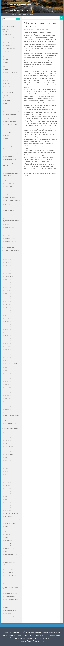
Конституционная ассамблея (11, 559)
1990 (6, 401)
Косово (6, 138)
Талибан (6, 192)
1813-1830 (7, 318)
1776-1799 (7, 310)
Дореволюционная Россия (10, 124)
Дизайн (6, 40)
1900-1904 (7, 349)
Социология (7, 613)
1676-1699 (7, 293)
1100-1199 (7, 262)
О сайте (4, 14)
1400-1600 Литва (8, 276)
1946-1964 (7, 392)
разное (6, 244)
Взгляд (19, 14)
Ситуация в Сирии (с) (9, 186)
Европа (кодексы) (8, 227)
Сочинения (7, 418)
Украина (6, 80)
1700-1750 (7, 485)
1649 (6, 465)
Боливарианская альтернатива (11, 111)
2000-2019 (7, 409)
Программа (25, 14)
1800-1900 (7, 491)
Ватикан (6, 537)
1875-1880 (7, 340)
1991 (6, 404)
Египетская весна (8, 127)
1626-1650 (7, 287)
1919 (6, 370)
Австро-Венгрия (8, 100)
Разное (6, 170)
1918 (6, 367)
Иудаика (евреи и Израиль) (10, 51)
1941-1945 (7, 505)
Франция (6, 583)
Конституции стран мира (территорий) (12, 519)
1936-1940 (7, 384)
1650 (6, 468)
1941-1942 (7, 387)
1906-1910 (7, 354)
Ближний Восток (8, 534)
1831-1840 (7, 321)
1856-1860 (7, 329)
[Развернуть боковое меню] (61, 18)
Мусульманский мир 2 (9, 241)
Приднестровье (8, 168)
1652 (6, 474)
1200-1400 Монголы (9, 268)
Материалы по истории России (11, 415)
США (6, 578)
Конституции (7, 54)
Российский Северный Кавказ (11, 178)
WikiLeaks (6, 97)
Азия (6, 103)
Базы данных (7, 34)
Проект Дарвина (8, 572)
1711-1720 (7, 298)
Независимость (8, 569)
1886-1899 (7, 346)
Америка (6, 213)
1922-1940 (7, 502)
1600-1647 (7, 460)
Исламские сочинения (9, 48)
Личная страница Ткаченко (10, 593)
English (6, 31)
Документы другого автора (10, 121)
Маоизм (6, 151)
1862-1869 (7, 335)
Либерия (6, 144)
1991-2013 (7, 510)
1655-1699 (7, 482)
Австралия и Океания (9, 523)
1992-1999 (7, 406)
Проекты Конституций (9, 575)
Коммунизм (7, 135)
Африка (6, 531)
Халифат (6, 86)
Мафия (6, 59)
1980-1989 (7, 398)
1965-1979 (7, 395)
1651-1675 (7, 290)
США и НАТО (7, 189)
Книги (31, 14)
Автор (9, 14)
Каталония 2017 (8, 132)
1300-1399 (7, 270)
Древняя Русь (7, 45)
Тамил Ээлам (7, 194)
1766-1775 (7, 307)
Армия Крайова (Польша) (10, 106)
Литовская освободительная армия (12, 146)
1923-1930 (7, 378)
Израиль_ (7, 551)
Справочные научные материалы (11, 587)
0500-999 (6, 256)
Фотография (7, 618)
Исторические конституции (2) (11, 557)
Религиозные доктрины (9, 610)
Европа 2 (6, 230)
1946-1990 (7, 507)
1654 (6, 479)
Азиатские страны (8, 210)
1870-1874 (7, 338)
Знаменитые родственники (9, 247)
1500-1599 (7, 457)
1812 (25, 17)
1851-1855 (7, 326)
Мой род (14, 14)
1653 (6, 477)
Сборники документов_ (10, 180)
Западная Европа (8, 548)
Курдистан (7, 141)
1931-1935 (7, 381)
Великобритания (8, 540)
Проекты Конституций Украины (11, 513)
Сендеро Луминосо (9, 183)
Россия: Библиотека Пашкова (16, 4)
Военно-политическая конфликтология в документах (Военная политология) (11, 94)
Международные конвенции (10, 153)
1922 (6, 376)
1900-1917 (7, 493)
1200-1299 (7, 265)
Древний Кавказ (8, 42)
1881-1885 (7, 343)
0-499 (6, 254)
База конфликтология (9, 108)
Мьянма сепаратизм (9, 156)
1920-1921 (7, 373)
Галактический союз (9, 37)
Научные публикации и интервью (12, 65)
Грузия (6, 118)
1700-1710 (7, 296)
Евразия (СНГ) (8, 545)
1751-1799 (7, 488)
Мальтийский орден (9, 566)
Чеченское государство (10, 89)
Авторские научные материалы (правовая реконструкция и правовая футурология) (10, 28)
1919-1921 (7, 499)
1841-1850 (7, 324)
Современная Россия (9, 75)
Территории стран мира (9, 580)
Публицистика (8, 516)
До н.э (6, 412)
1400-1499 (7, 273)
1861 (6, 332)
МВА (6, 62)
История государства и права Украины (12, 428)
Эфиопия (6, 204)
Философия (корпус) (9, 616)
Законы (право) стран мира (9, 208)
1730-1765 (7, 304)
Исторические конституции (10, 554)
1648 (6, 463)
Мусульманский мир (9, 238)
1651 (6, 471)
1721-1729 (7, 301)
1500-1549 (7, 279)
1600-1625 (7, 284)
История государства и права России (11, 250)
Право (6, 602)
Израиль (6, 235)
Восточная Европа (8, 543)
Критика (6, 56)
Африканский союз (9, 215)
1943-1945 (7, 390)
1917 (6, 360)
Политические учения (9, 596)
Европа (6, 224)
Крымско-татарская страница (11, 590)
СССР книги (7, 420)
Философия (7, 83)
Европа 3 (6, 232)
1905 (6, 352)
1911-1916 (7, 357)
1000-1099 (7, 259)
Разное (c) (7, 69)
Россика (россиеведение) (10, 72)
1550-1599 (7, 282)
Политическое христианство (11, 599)
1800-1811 (7, 312)
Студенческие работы (9, 77)
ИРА (5, 130)
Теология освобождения (10, 197)
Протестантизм (8, 604)
